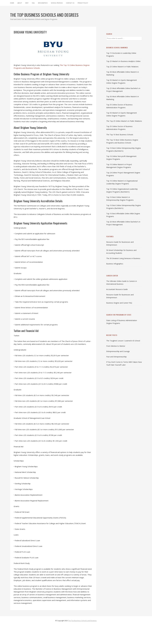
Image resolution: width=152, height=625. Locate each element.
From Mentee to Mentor (115, 346)
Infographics (43, 3)
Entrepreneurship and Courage (118, 351)
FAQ (33, 3)
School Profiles (57, 3)
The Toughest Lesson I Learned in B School (123, 341)
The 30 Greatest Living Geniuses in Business (123, 258)
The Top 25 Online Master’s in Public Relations (124, 121)
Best (26, 3)
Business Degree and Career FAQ (119, 303)
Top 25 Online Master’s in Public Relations (122, 66)
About (19, 3)
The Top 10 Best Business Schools (119, 134)
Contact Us (70, 3)
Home (12, 3)
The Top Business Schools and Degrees (82, 621)
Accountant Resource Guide (117, 289)
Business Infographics (114, 264)
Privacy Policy (83, 3)
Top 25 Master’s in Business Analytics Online (123, 61)
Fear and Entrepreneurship (116, 357)
